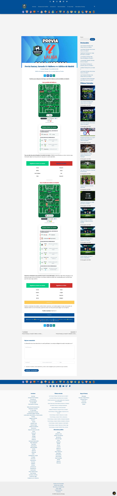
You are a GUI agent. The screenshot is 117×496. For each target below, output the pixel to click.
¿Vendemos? (33, 468)
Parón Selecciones (33, 471)
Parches (33, 462)
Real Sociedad (33, 447)
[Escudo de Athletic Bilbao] (27, 11)
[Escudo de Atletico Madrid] (30, 11)
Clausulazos (33, 460)
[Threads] (60, 1)
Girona (58, 445)
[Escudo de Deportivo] (41, 11)
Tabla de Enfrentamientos (33, 407)
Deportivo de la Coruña (33, 429)
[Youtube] (63, 386)
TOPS (33, 454)
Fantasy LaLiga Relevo (84, 397)
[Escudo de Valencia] (90, 11)
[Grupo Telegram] (53, 1)
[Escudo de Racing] (67, 11)
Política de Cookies (58, 485)
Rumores (33, 458)
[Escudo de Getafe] (53, 11)
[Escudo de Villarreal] (93, 11)
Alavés (33, 421)
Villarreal (34, 452)
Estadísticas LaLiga (33, 455)
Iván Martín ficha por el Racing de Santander (58, 405)
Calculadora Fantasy (80, 6)
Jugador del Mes (33, 418)
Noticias (34, 6)
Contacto (58, 491)
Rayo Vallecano (33, 442)
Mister (83, 404)
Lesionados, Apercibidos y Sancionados (33, 415)
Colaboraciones (58, 490)
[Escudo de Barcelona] (34, 11)
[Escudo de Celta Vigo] (38, 11)
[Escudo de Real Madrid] (79, 11)
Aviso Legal (58, 488)
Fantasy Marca (83, 399)
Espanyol (34, 433)
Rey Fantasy (33, 473)
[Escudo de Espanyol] (49, 11)
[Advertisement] (58, 23)
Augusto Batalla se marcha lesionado (58, 407)
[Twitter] (47, 386)
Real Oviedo (58, 456)
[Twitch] (63, 1)
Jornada (53, 71)
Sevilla (33, 449)
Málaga (33, 436)
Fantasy (46, 71)
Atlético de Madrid (39, 71)
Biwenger (84, 396)
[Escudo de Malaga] (60, 11)
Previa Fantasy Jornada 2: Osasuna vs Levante (58, 414)
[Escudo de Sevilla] (86, 11)
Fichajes (33, 457)
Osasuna (34, 439)
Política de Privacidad (58, 483)
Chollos (33, 465)
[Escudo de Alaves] (23, 11)
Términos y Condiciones (58, 486)
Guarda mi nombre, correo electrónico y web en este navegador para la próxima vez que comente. (47, 366)
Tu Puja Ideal (70, 6)
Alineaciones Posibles (43, 6)
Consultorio (53, 6)
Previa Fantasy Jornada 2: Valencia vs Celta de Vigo (58, 425)
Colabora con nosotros (33, 478)
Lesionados (33, 470)
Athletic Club (34, 423)
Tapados (33, 463)
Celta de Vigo (34, 425)
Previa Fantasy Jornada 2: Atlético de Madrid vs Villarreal (58, 421)
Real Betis (33, 444)
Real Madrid (34, 445)
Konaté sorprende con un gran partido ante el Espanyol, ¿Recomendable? (87, 139)
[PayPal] (70, 386)
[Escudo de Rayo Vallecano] (71, 11)
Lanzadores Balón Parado (33, 413)
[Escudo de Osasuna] (64, 11)
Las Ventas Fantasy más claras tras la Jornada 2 (58, 398)
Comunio (84, 401)
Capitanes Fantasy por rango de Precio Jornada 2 (58, 409)
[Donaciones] (67, 1)
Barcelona (33, 428)
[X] (50, 1)
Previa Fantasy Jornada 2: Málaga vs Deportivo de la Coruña (86, 221)
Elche (33, 431)
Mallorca (58, 71)
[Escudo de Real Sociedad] (82, 11)
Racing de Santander (34, 441)
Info (50, 71)
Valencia (34, 450)
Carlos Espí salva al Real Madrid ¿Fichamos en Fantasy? (86, 155)
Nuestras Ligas (33, 476)
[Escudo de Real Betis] (75, 11)
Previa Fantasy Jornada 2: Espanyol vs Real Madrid (58, 423)
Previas (62, 71)
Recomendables (61, 6)
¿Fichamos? (33, 466)
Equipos (33, 419)
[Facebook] (57, 386)
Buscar (81, 37)
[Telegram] (50, 386)
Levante (34, 437)
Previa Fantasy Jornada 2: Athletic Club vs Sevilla (58, 427)
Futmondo (83, 402)
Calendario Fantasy (33, 408)
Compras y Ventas (33, 474)
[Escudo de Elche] (45, 11)
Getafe (33, 434)
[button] (94, 6)
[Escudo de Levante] (56, 11)
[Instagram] (57, 1)
